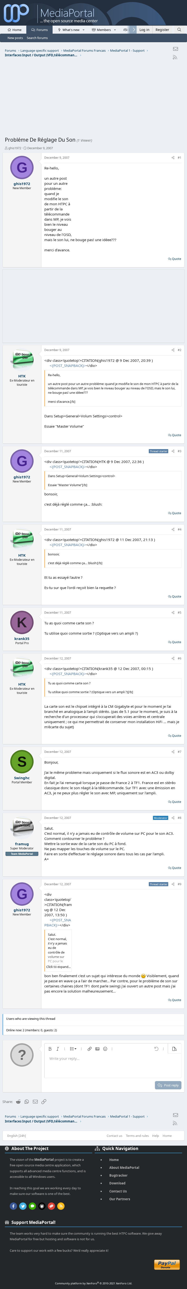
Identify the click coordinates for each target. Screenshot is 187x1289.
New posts (15, 38)
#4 (179, 529)
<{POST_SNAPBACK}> (68, 365)
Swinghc (22, 777)
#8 (179, 818)
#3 (179, 451)
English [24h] (16, 1135)
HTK (22, 376)
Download (117, 1183)
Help (155, 1135)
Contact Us (118, 1191)
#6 (179, 658)
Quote (176, 258)
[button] (83, 29)
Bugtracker (118, 1175)
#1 (179, 158)
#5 (179, 612)
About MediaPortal (124, 1167)
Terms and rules (137, 1135)
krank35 (21, 638)
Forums (42, 30)
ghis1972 (14, 148)
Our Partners (119, 1199)
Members (104, 30)
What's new (71, 30)
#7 (179, 752)
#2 (179, 350)
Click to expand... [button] (58, 966)
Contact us (114, 1135)
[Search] (179, 30)
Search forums (37, 38)
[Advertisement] (93, 100)
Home (16, 30)
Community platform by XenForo (93, 1283)
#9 (179, 884)
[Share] (173, 158)
